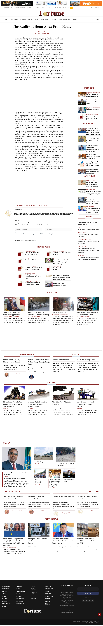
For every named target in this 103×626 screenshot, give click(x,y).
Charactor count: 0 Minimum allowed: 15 (25, 240)
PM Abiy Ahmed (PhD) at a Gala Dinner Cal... (92, 95)
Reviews (4, 606)
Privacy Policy (48, 593)
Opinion (4, 596)
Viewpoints (27, 251)
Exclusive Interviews (33, 589)
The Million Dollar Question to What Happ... (92, 118)
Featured (23, 19)
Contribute (47, 598)
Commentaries (28, 281)
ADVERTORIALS (30, 7)
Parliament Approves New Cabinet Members (93, 110)
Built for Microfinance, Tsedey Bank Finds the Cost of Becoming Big (93, 193)
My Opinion (27, 273)
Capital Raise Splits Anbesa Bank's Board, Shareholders (92, 171)
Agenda (30, 19)
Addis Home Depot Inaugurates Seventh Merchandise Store (59, 285)
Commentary (44, 19)
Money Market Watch (65, 19)
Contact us (47, 601)
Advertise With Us (49, 596)
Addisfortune (76, 621)
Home (6, 19)
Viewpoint (53, 19)
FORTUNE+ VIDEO (8, 7)
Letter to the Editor (34, 593)
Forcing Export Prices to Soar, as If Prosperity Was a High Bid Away (61, 262)
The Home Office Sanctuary (33, 260)
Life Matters (27, 258)
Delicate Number (6, 603)
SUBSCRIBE (88, 593)
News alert (5, 601)
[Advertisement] (48, 95)
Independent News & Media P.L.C (90, 621)
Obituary (33, 600)
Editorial (55, 258)
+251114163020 (68, 611)
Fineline (18, 588)
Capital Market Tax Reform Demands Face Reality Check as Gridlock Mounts (61, 277)
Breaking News (20, 603)
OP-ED (36, 19)
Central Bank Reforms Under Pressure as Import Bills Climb (92, 184)
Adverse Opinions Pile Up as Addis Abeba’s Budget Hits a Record (93, 163)
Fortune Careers (49, 7)
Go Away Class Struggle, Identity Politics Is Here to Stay (33, 276)
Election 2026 (68, 8)
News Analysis (19, 601)
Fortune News (14, 19)
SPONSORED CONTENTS (19, 7)
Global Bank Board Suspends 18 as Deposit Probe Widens (93, 156)
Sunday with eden (49, 588)
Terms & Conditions (47, 604)
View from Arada (20, 591)
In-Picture (18, 596)
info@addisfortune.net (67, 612)
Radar (18, 593)
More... (75, 19)
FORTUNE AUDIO (40, 7)
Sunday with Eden (57, 251)
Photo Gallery (89, 92)
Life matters (48, 586)
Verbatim (33, 586)
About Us (47, 591)
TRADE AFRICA (58, 7)
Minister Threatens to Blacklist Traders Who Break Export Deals (93, 210)
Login (97, 19)
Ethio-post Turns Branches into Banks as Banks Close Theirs (93, 201)
